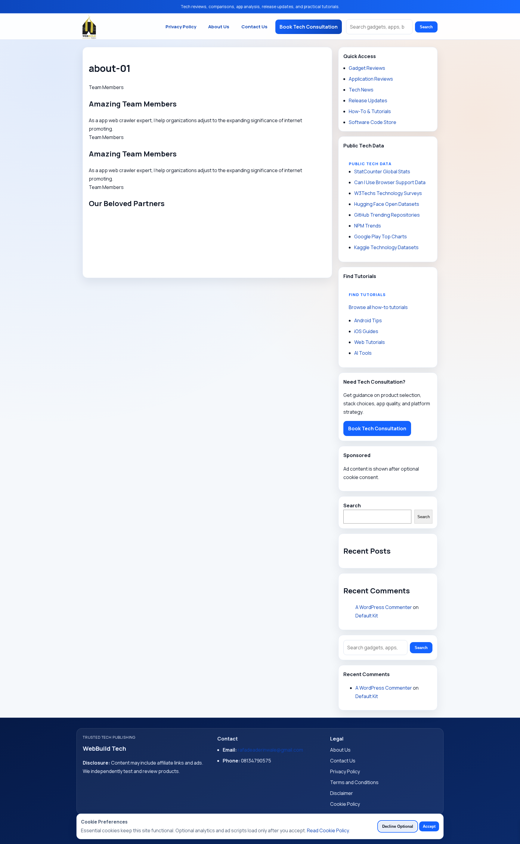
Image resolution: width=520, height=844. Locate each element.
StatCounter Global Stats (382, 171)
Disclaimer (341, 793)
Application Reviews (371, 79)
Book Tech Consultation (309, 26)
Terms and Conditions (354, 782)
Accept (429, 826)
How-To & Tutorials (370, 111)
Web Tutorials (369, 342)
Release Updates (368, 100)
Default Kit (366, 615)
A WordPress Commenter (383, 607)
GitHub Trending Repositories (387, 215)
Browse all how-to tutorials (378, 307)
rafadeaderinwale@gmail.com (270, 750)
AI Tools (363, 353)
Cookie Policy (345, 804)
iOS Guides (366, 331)
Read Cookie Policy (328, 830)
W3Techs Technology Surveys (388, 193)
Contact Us (254, 26)
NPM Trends (367, 225)
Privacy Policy (181, 26)
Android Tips (368, 320)
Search (426, 27)
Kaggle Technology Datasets (386, 247)
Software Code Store (372, 122)
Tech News (361, 89)
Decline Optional (397, 826)
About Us (218, 26)
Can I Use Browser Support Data (390, 182)
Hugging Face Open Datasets (386, 204)
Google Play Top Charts (380, 236)
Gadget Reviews (367, 68)
